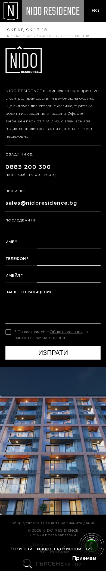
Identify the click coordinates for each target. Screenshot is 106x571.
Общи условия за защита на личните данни (53, 523)
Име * (11, 241)
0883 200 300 (28, 166)
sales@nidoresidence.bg (41, 203)
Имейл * (14, 275)
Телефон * (16, 258)
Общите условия (66, 331)
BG (95, 11)
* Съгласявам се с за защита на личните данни (51, 334)
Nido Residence (20, 36)
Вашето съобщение (28, 292)
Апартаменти (47, 36)
